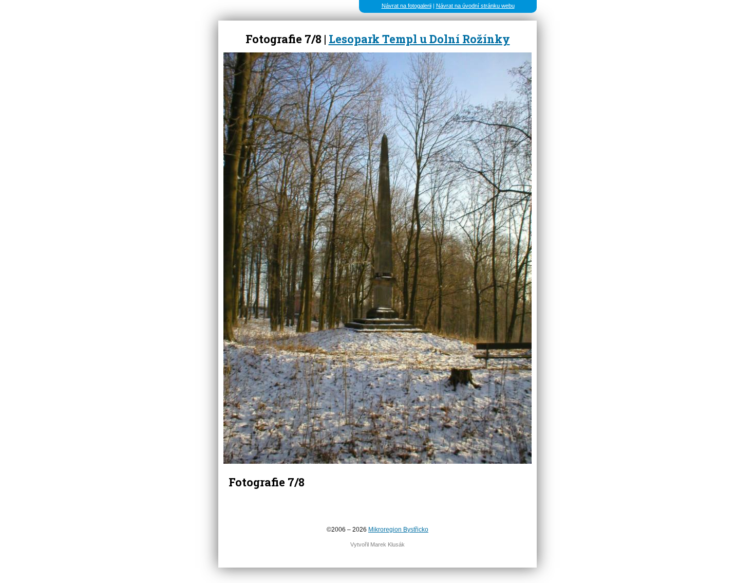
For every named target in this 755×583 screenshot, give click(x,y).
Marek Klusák (387, 544)
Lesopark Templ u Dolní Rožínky (419, 38)
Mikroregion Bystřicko (398, 529)
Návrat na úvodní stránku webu (475, 6)
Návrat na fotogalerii (406, 6)
